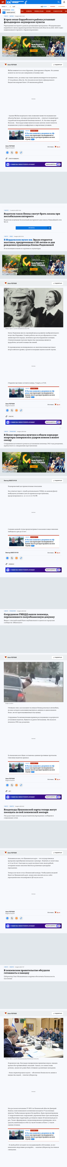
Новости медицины (14, 158)
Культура (11, 416)
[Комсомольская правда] (15, 2)
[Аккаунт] (64, 2)
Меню (3, 2)
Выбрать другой (11, 12)
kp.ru (58, 147)
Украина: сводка (38, 11)
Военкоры (29, 11)
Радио (45, 6)
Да (4, 12)
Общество (27, 130)
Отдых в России (57, 11)
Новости (6, 16)
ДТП (10, 791)
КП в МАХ (48, 11)
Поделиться (58, 64)
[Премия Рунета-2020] (25, 2)
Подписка (61, 6)
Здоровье (12, 16)
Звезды (11, 236)
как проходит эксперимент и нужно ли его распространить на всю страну (40, 136)
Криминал (11, 564)
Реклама (52, 6)
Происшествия (13, 431)
